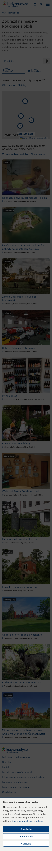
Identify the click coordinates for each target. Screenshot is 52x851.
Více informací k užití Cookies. (27, 821)
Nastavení (26, 843)
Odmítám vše (26, 836)
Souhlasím (26, 829)
